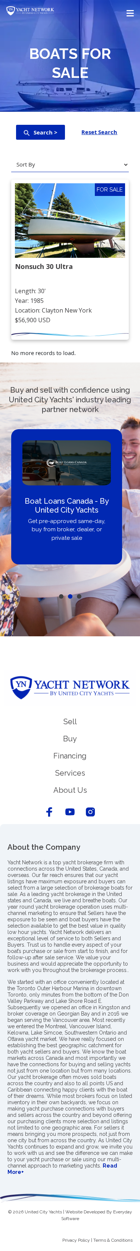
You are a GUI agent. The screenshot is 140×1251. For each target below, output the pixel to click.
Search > (45, 132)
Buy (70, 738)
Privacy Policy (76, 1240)
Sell (70, 721)
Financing (70, 755)
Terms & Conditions (113, 1240)
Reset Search (99, 132)
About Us (70, 790)
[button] (70, 13)
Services (70, 773)
